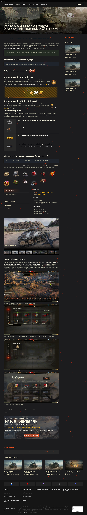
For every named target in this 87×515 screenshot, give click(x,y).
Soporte (6, 489)
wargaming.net (9, 509)
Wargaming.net (25, 512)
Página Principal (6, 23)
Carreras (24, 500)
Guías (23, 4)
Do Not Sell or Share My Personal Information (48, 489)
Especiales (16, 23)
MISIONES (34, 38)
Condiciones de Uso (27, 489)
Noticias (11, 23)
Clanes (30, 4)
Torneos (37, 4)
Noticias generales (68, 57)
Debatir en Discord (70, 37)
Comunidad (42, 4)
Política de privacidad (27, 493)
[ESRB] (77, 509)
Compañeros (7, 493)
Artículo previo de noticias (11, 451)
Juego (17, 4)
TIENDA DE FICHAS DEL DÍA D (45, 38)
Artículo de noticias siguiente (51, 451)
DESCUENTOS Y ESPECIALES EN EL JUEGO (20, 38)
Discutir (68, 58)
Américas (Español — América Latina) (72, 490)
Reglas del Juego (26, 497)
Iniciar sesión (78, 1)
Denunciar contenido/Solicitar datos (11, 501)
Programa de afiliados (9, 497)
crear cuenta (84, 1)
